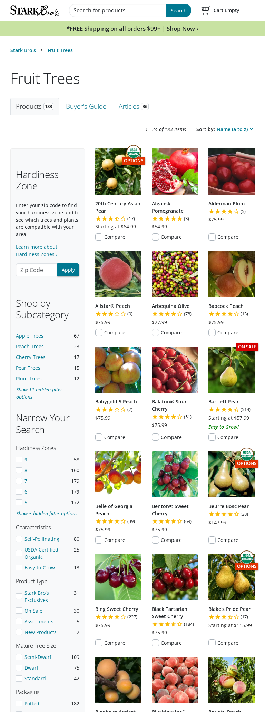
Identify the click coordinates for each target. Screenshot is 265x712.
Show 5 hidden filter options (46, 513)
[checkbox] (47, 459)
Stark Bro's (23, 50)
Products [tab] (34, 106)
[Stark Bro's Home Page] (34, 10)
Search (179, 10)
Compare (114, 237)
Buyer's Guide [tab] (86, 106)
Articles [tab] (133, 106)
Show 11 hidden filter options (39, 393)
